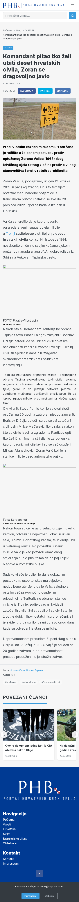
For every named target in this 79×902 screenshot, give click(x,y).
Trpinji (10, 233)
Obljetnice (10, 843)
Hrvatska (9, 829)
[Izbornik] (72, 5)
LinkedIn (62, 91)
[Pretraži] (72, 15)
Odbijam (50, 896)
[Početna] (33, 5)
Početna (7, 30)
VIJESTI (29, 30)
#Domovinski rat (51, 682)
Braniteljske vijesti (15, 838)
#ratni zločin (29, 682)
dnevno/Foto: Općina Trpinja (26, 670)
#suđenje (10, 682)
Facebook (26, 91)
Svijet (6, 834)
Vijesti (7, 824)
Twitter (45, 91)
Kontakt (8, 859)
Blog (18, 30)
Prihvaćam (30, 896)
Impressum (11, 863)
